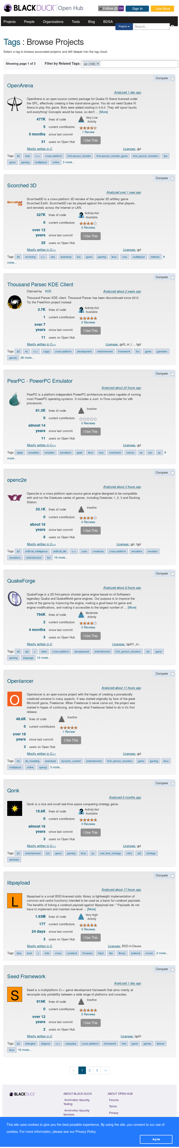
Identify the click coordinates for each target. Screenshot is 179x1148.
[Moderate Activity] (81, 615)
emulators (65, 452)
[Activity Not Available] (81, 215)
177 (42, 923)
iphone (160, 1043)
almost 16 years (36, 829)
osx (150, 452)
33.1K (40, 509)
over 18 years (19, 736)
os (141, 452)
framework (124, 351)
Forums (114, 1100)
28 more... (27, 357)
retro (129, 853)
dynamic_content (71, 761)
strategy (151, 853)
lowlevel (135, 953)
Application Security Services (76, 1112)
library (122, 953)
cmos (58, 953)
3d (18, 156)
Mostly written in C (39, 148)
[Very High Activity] (81, 917)
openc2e (17, 479)
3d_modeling (32, 761)
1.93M (40, 916)
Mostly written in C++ (41, 249)
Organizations (53, 21)
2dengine (30, 1043)
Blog (91, 21)
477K (41, 119)
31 (43, 141)
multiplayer (41, 162)
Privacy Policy (86, 1131)
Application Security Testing (76, 1102)
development (84, 351)
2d (18, 351)
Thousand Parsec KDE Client (40, 284)
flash (101, 953)
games (13, 357)
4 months (37, 629)
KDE (48, 291)
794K (41, 614)
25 (43, 242)
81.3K (40, 410)
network (155, 257)
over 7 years (39, 327)
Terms (113, 1106)
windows (14, 859)
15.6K (40, 811)
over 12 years (38, 232)
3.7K (41, 309)
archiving (30, 257)
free (124, 1043)
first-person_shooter (79, 156)
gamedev (162, 351)
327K (41, 214)
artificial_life (59, 551)
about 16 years (37, 527)
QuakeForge (21, 580)
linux (114, 257)
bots (27, 156)
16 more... (61, 557)
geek (80, 452)
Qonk (13, 790)
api (26, 651)
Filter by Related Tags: (63, 63)
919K (41, 1001)
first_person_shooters (145, 156)
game (12, 162)
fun (78, 257)
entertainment (105, 351)
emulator (50, 452)
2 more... (162, 953)
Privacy (113, 1113)
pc (159, 452)
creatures (98, 551)
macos (130, 452)
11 (43, 337)
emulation (33, 452)
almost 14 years (36, 428)
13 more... (44, 657)
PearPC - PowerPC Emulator (39, 380)
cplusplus (70, 1043)
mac (124, 257)
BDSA (108, 21)
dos (53, 257)
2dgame (45, 1043)
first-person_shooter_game (111, 156)
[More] (103, 112)
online (56, 162)
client (44, 651)
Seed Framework (26, 976)
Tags (11, 41)
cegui (46, 351)
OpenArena (20, 85)
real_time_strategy (110, 853)
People (29, 21)
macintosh (115, 452)
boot (29, 953)
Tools (76, 21)
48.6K (21, 718)
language (28, 657)
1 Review (88, 132)
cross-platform (53, 156)
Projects (9, 21)
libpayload (18, 882)
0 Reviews (88, 227)
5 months (37, 134)
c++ (38, 156)
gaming (25, 162)
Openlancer (20, 680)
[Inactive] (81, 411)
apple (20, 452)
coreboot (72, 953)
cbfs (47, 953)
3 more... (69, 162)
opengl (43, 767)
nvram (149, 953)
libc (111, 953)
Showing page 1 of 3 (20, 63)
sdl (139, 853)
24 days (38, 931)
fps (165, 156)
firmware (88, 953)
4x (26, 351)
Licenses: (129, 148)
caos (84, 551)
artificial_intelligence (36, 551)
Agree (156, 1139)
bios (19, 953)
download (66, 257)
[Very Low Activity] (81, 119)
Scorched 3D (22, 185)
